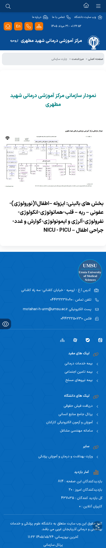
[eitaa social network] (98, 340)
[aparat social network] (73, 340)
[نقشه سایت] (38, 26)
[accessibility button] (5, 324)
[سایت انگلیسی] (18, 26)
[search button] (8, 6)
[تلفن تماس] (28, 26)
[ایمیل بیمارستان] (8, 26)
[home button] (86, 6)
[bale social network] (86, 340)
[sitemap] (60, 340)
